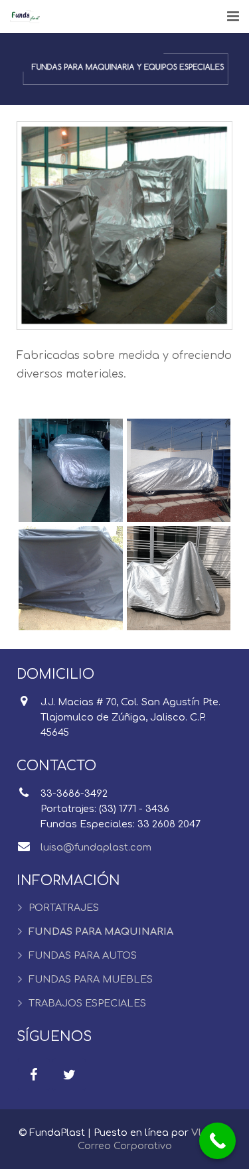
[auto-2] (71, 471)
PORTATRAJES (64, 907)
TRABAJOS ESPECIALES (87, 1003)
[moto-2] (179, 578)
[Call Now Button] (217, 1141)
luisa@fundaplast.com (96, 847)
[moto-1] (71, 578)
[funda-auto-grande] (179, 471)
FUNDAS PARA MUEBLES (91, 979)
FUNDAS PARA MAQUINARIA (101, 931)
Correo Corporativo (125, 1145)
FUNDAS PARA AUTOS (83, 955)
